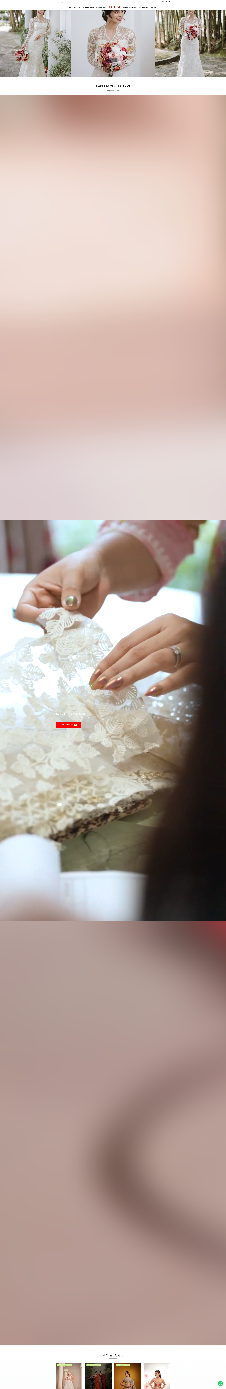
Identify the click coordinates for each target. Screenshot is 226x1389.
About (57, 2)
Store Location (68, 2)
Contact (154, 7)
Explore (113, 60)
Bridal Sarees (101, 7)
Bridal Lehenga (88, 7)
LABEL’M (114, 7)
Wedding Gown (74, 7)
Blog (62, 2)
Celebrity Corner (129, 7)
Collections (143, 7)
